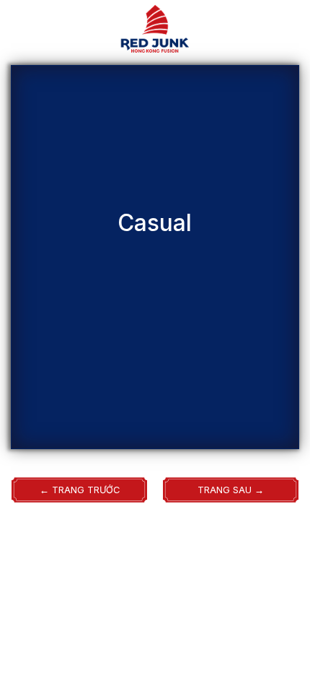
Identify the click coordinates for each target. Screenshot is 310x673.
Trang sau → (231, 490)
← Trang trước (80, 490)
